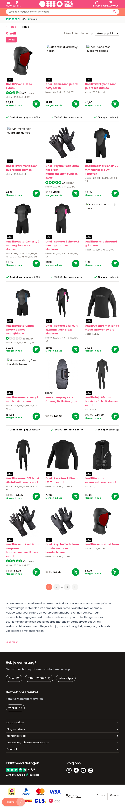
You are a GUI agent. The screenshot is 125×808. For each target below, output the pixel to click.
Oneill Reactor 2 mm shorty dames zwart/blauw (20, 329)
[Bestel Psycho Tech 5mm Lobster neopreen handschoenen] (76, 572)
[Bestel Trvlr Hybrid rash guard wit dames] (115, 104)
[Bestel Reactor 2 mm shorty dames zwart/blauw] (36, 349)
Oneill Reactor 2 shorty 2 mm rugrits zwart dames (22, 245)
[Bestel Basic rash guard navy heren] (76, 104)
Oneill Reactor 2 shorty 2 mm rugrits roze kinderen (62, 245)
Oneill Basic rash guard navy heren (61, 86)
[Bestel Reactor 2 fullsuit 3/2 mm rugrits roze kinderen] (76, 349)
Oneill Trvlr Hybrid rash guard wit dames (100, 86)
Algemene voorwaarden (73, 796)
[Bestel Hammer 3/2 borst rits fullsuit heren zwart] (36, 496)
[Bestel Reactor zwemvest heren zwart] (115, 496)
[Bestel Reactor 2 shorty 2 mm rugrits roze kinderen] (76, 264)
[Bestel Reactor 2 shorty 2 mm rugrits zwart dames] (36, 264)
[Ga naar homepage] (56, 4)
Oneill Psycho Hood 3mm (102, 544)
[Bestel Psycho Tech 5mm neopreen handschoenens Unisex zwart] (36, 572)
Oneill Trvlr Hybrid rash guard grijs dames (21, 168)
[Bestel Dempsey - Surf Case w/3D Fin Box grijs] (76, 416)
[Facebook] (76, 770)
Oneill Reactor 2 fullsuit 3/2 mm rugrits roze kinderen (61, 329)
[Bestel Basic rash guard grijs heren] (115, 264)
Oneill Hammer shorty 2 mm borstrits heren (22, 399)
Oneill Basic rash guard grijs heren (101, 243)
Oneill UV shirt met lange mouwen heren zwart (102, 327)
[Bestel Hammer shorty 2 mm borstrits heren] (36, 416)
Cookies (114, 795)
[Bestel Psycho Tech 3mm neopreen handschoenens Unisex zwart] (76, 193)
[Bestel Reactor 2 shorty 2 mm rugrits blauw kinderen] (115, 193)
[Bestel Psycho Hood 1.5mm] (36, 104)
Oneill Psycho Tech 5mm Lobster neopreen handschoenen (62, 548)
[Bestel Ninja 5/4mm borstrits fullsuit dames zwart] (115, 416)
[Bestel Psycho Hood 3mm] (115, 572)
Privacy (101, 795)
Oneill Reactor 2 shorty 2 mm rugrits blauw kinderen (101, 170)
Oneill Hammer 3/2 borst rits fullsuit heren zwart (22, 480)
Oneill (11, 39)
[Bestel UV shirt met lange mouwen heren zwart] (115, 349)
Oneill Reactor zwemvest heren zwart (100, 480)
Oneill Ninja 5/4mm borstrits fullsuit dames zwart (101, 401)
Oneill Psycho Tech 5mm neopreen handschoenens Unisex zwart (22, 550)
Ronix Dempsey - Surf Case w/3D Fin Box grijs (61, 399)
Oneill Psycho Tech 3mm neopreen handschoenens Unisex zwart (62, 172)
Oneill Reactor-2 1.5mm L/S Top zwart (61, 480)
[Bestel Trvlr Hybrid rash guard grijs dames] (36, 193)
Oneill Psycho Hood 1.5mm (19, 86)
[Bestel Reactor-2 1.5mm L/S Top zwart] (76, 496)
